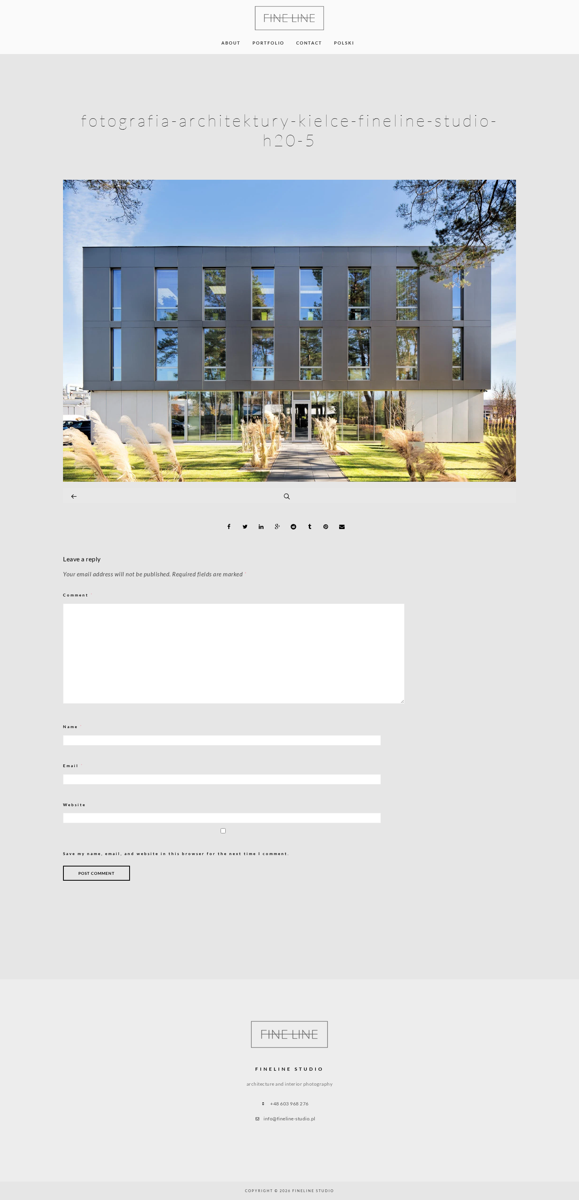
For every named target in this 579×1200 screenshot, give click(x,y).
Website (74, 804)
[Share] (229, 527)
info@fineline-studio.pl (289, 1119)
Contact (309, 42)
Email (73, 765)
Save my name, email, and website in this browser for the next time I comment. (176, 853)
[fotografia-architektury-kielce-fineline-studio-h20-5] (289, 479)
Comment (78, 595)
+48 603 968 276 (289, 1104)
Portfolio (268, 42)
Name (73, 726)
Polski (344, 42)
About (231, 42)
